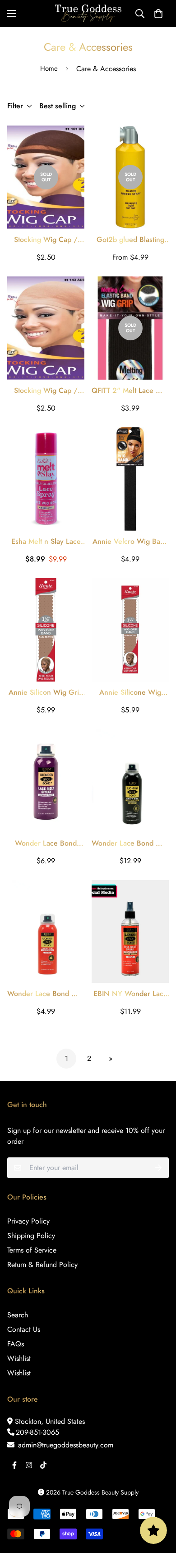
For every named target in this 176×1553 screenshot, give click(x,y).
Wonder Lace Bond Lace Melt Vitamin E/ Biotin (45, 843)
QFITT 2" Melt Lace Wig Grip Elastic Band (130, 390)
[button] (158, 13)
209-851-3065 (37, 1432)
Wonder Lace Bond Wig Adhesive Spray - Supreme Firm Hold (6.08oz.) (130, 843)
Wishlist (19, 1358)
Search (17, 1315)
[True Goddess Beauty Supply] (88, 13)
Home (49, 68)
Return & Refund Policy (42, 1264)
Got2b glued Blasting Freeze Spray (130, 239)
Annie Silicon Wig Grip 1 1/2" (46, 692)
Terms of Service (31, 1250)
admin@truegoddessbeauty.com (64, 1445)
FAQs (15, 1344)
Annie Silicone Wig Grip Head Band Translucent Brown (130, 692)
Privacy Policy (28, 1221)
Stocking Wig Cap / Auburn (46, 390)
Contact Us (23, 1329)
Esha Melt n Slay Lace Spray (46, 541)
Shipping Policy (31, 1235)
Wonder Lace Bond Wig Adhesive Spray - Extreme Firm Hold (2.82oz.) (45, 993)
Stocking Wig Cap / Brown (46, 239)
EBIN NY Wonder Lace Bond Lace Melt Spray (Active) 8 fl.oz (130, 993)
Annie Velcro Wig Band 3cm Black (130, 541)
